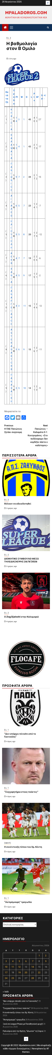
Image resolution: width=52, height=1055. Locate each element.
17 (6, 972)
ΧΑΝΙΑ (11, 275)
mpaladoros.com (26, 12)
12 (19, 967)
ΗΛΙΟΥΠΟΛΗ (11, 234)
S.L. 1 (6, 730)
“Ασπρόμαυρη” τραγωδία (18, 902)
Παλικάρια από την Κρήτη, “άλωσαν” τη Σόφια (23, 1031)
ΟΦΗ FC (7, 843)
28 (32, 978)
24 (6, 978)
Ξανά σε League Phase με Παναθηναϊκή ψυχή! (23, 1024)
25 (13, 978)
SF (37, 97)
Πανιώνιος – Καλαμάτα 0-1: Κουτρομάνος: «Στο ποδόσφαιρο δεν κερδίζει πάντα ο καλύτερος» (38, 435)
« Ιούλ (6, 991)
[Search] (48, 27)
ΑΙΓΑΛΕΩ (11, 206)
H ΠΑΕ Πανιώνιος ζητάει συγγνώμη (13, 428)
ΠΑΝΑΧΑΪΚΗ (11, 388)
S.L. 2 (8, 38)
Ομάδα (14, 97)
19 (19, 972)
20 (26, 972)
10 (24, 388)
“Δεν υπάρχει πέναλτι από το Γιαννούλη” (20, 1001)
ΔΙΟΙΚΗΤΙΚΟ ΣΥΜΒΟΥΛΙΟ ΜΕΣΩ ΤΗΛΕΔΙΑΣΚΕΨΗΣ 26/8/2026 (21, 560)
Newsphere (37, 1048)
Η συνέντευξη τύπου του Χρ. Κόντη (23, 847)
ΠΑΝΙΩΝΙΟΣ (11, 176)
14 (32, 967)
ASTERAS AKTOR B (11, 349)
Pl (17, 97)
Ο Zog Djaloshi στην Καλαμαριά (21, 616)
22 (39, 972)
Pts (34, 97)
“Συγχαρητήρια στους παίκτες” (21, 792)
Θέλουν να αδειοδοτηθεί (17, 503)
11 (24, 306)
